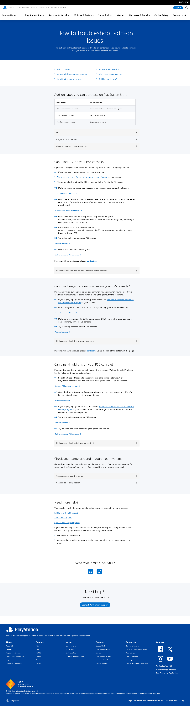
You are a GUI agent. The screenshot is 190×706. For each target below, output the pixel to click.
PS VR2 (38, 653)
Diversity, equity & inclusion (76, 656)
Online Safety (161, 15)
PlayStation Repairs (103, 656)
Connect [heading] (160, 642)
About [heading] (9, 642)
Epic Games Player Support (67, 522)
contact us (91, 351)
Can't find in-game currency (69, 79)
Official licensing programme (137, 663)
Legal (130, 700)
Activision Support (63, 517)
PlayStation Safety (103, 649)
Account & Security (59, 15)
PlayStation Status (34, 15)
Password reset (102, 660)
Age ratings (130, 653)
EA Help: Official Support (66, 513)
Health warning (132, 656)
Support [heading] (100, 642)
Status (98, 653)
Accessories (43, 8)
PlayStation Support (20, 635)
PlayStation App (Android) (166, 669)
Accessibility (70, 649)
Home (8, 635)
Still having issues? (108, 79)
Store (10, 8)
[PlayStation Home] (5, 7)
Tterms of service (132, 646)
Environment (71, 646)
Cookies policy (170, 700)
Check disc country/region (111, 74)
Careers (9, 649)
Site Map (180, 700)
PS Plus (32, 8)
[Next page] (185, 15)
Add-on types (63, 69)
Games (24, 8)
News (53, 8)
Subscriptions (105, 15)
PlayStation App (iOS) (164, 666)
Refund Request (102, 663)
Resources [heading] (131, 642)
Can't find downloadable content (72, 74)
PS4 (37, 649)
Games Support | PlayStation (42, 635)
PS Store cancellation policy (136, 649)
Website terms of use (154, 700)
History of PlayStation (14, 663)
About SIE (9, 646)
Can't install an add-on (109, 69)
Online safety (71, 653)
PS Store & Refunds (83, 15)
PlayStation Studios (13, 653)
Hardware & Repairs (139, 15)
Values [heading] (69, 642)
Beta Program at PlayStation (166, 673)
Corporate (9, 660)
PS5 (17, 8)
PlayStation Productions (15, 656)
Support (61, 8)
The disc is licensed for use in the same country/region (82, 177)
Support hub (100, 646)
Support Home (9, 15)
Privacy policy (139, 700)
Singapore (15, 701)
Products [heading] (40, 642)
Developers (130, 660)
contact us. (92, 261)
